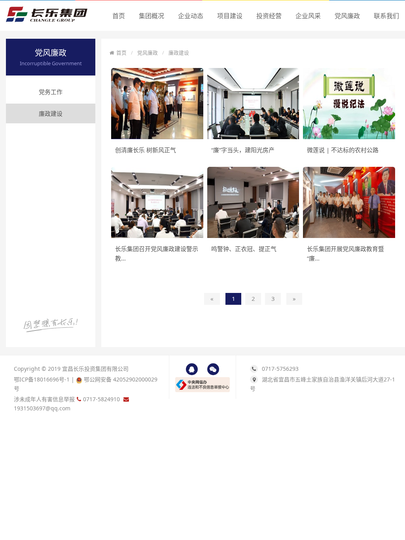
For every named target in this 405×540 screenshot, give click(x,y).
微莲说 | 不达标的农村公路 (343, 150)
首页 (118, 15)
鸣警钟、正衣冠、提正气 (243, 249)
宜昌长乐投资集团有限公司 (95, 368)
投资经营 (269, 15)
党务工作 (50, 92)
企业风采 (308, 15)
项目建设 (229, 15)
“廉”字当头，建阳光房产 (242, 150)
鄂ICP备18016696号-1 (42, 379)
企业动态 (190, 15)
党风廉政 (347, 15)
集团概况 (151, 15)
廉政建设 (50, 113)
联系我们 (386, 15)
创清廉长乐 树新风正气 (145, 150)
